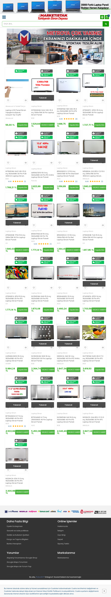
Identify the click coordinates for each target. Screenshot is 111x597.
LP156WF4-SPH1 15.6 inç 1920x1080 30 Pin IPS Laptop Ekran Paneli (15, 298)
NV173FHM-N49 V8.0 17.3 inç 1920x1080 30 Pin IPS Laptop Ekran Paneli (93, 358)
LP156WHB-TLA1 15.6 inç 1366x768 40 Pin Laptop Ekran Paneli (93, 237)
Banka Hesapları (14, 543)
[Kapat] (104, 591)
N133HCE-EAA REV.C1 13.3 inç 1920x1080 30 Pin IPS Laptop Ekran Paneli (93, 419)
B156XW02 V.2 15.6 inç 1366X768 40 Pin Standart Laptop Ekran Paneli (68, 173)
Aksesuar (9, 118)
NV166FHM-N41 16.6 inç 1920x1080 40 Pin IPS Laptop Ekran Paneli (66, 419)
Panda (34, 181)
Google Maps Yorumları (17, 562)
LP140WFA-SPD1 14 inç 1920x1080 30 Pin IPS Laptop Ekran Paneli (92, 298)
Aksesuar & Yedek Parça (15, 106)
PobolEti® (40, 577)
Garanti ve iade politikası (17, 530)
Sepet (60, 539)
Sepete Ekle (22, 125)
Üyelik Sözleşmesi (14, 526)
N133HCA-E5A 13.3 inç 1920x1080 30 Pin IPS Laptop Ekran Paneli (15, 481)
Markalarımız (63, 557)
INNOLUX (86, 179)
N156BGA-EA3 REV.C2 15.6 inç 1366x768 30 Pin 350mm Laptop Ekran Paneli (94, 173)
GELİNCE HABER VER (49, 125)
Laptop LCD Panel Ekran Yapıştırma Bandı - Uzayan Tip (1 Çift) (16, 112)
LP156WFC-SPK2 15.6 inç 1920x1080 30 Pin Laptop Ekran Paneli (93, 112)
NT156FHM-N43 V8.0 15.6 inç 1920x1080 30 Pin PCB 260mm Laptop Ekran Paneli (16, 173)
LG (84, 118)
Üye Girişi (62, 535)
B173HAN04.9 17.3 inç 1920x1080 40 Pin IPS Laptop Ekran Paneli (14, 418)
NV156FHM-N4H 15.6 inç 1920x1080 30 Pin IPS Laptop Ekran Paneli (41, 298)
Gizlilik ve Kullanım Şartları (18, 535)
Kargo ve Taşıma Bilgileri (17, 539)
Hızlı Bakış (26, 100)
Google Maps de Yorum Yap (19, 566)
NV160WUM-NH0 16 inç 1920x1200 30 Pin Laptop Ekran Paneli (41, 358)
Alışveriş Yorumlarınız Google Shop (22, 557)
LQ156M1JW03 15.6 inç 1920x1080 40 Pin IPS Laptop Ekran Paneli (15, 358)
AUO (58, 179)
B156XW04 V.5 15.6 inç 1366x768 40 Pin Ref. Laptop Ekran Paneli (66, 237)
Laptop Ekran (36, 106)
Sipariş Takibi (63, 543)
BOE (32, 118)
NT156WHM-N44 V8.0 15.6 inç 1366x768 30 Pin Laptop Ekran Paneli (42, 112)
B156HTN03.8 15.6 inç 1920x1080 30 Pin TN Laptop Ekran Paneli (40, 236)
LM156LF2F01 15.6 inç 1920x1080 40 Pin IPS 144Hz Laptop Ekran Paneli (42, 175)
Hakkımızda (63, 526)
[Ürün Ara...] (106, 24)
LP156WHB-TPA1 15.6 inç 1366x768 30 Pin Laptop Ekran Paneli (15, 237)
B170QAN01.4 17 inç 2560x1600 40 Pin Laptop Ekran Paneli (41, 419)
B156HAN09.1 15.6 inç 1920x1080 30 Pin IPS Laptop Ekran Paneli (65, 298)
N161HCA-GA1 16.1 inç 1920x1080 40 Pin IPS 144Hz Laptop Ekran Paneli (68, 358)
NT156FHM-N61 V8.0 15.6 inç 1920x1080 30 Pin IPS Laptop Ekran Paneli (67, 111)
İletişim (61, 530)
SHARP (8, 364)
